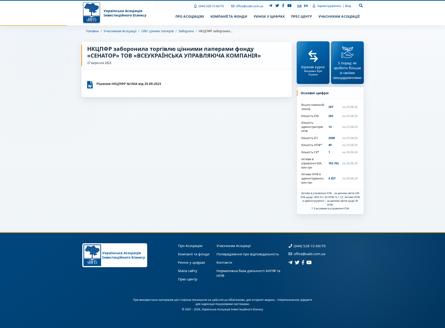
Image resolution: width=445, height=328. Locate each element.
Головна (92, 31)
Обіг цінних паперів (157, 31)
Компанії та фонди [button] (228, 16)
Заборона (186, 31)
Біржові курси (313, 70)
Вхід (348, 6)
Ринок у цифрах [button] (269, 16)
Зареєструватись (328, 6)
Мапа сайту (187, 270)
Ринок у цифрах (191, 262)
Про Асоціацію (190, 245)
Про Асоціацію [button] (189, 16)
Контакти (224, 262)
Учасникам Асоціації (120, 31)
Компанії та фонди (194, 254)
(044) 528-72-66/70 (210, 6)
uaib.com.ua (220, 300)
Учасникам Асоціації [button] (338, 16)
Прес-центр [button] (301, 16)
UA (299, 6)
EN (306, 6)
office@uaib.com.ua (249, 6)
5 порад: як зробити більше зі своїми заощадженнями (347, 70)
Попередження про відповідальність (247, 254)
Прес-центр (187, 279)
